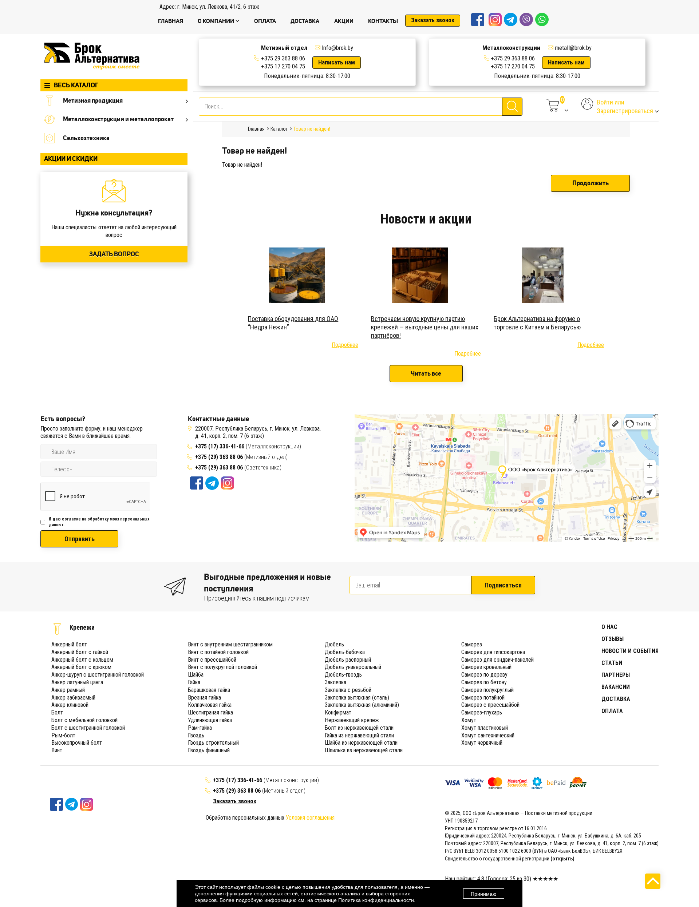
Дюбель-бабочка (345, 652)
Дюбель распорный (348, 659)
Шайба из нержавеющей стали (361, 742)
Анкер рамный (68, 689)
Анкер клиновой (69, 704)
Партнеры (615, 675)
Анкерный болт (69, 644)
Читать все (426, 373)
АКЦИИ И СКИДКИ (71, 159)
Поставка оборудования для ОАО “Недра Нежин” (293, 323)
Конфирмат (338, 712)
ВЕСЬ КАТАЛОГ (76, 85)
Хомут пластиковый (484, 727)
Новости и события (630, 650)
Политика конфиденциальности (376, 900)
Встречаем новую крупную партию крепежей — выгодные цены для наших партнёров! (424, 327)
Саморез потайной (483, 697)
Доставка (615, 699)
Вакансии (615, 687)
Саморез (471, 644)
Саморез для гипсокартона (493, 652)
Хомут (468, 720)
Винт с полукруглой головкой (222, 667)
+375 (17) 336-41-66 (220, 446)
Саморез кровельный (486, 667)
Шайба (196, 674)
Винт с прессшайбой (212, 659)
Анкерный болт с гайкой (79, 652)
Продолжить (590, 183)
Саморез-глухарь (481, 712)
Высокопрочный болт (76, 742)
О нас (609, 626)
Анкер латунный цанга (77, 682)
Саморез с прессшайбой (490, 704)
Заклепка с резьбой (348, 689)
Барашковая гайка (209, 689)
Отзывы (612, 638)
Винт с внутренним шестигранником (230, 644)
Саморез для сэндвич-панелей (497, 659)
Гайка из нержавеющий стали (359, 735)
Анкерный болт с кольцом (82, 659)
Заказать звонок (432, 20)
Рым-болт (63, 735)
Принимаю (484, 894)
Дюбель (334, 644)
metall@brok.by (573, 47)
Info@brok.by (337, 47)
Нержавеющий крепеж (352, 720)
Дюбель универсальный (353, 667)
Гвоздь (196, 735)
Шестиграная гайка (210, 712)
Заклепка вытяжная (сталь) (357, 697)
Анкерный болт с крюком (81, 667)
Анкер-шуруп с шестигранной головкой (97, 674)
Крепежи (82, 627)
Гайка (194, 682)
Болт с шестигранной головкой (88, 727)
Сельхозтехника (86, 138)
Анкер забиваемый (73, 697)
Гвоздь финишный (209, 750)
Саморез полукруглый (487, 689)
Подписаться (503, 585)
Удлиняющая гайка (210, 720)
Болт (57, 712)
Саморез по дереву (484, 674)
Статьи (611, 663)
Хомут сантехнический (487, 735)
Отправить (79, 539)
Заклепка (335, 682)
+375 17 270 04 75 (283, 66)
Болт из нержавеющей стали (359, 727)
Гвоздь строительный (213, 742)
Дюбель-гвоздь (343, 674)
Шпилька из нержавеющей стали (364, 750)
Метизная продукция (93, 100)
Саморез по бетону (484, 682)
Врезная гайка (204, 697)
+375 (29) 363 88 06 (219, 457)
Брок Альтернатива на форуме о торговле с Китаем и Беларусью (537, 323)
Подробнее (345, 344)
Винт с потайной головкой (218, 652)
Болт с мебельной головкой (84, 720)
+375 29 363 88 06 (283, 58)
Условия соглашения (310, 817)
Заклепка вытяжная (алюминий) (362, 704)
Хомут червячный (481, 742)
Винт (56, 750)
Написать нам (336, 62)
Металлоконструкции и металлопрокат (118, 119)
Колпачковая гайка (210, 704)
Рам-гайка (200, 727)
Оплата (612, 711)
